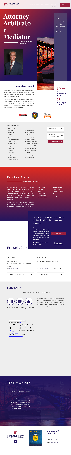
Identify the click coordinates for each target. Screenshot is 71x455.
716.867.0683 (52, 436)
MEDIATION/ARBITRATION (31, 181)
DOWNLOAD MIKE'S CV (55, 141)
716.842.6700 (53, 439)
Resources (46, 4)
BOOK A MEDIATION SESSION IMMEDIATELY (37, 292)
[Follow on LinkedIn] (15, 441)
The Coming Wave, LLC (45, 449)
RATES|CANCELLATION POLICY (32, 252)
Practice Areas (39, 4)
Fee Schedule (53, 4)
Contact (54, 6)
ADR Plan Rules (13, 268)
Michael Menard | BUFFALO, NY (26, 42)
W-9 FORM (59, 243)
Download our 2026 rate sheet (45, 268)
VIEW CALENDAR (64, 5)
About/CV (32, 4)
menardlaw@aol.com (55, 442)
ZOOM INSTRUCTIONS (58, 233)
